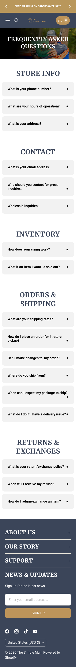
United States (24, 643)
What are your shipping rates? (38, 319)
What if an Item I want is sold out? (38, 267)
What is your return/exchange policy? (38, 467)
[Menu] (7, 20)
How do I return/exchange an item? (38, 501)
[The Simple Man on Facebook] (9, 631)
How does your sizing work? (38, 249)
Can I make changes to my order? (38, 358)
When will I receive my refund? (38, 484)
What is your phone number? (38, 89)
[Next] (69, 6)
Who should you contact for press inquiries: (38, 187)
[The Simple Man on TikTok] (28, 631)
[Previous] (6, 6)
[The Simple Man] (38, 20)
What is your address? (38, 124)
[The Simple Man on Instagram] (19, 631)
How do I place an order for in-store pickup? (38, 339)
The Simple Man (29, 652)
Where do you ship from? (38, 375)
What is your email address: (38, 167)
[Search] (16, 20)
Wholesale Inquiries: (38, 206)
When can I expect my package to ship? (38, 395)
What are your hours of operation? (38, 106)
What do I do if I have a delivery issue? (38, 414)
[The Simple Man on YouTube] (37, 631)
